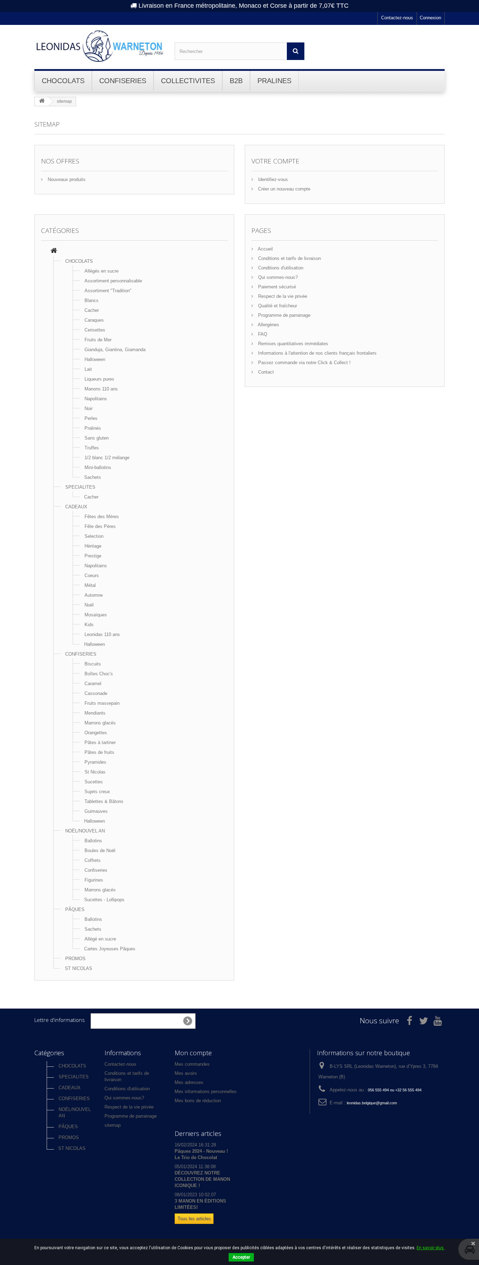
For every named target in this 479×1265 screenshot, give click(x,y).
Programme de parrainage (283, 315)
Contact (265, 372)
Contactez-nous (397, 17)
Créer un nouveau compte (283, 189)
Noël (89, 605)
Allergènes (268, 324)
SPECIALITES (80, 487)
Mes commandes (192, 1064)
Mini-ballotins (98, 467)
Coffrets (93, 860)
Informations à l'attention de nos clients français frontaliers (317, 353)
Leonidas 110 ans (102, 634)
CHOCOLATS (79, 261)
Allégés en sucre (102, 271)
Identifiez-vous (272, 179)
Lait (88, 369)
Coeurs (92, 575)
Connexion (430, 17)
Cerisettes (95, 330)
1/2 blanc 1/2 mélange (107, 457)
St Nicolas (95, 772)
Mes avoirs (186, 1073)
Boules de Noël (100, 850)
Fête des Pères (100, 526)
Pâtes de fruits (99, 752)
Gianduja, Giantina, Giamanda (115, 349)
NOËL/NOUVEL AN (85, 831)
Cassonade (96, 693)
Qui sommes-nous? (277, 277)
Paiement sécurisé (276, 286)
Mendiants (95, 713)
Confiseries (96, 870)
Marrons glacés (100, 722)
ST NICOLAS (78, 968)
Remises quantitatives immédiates (292, 343)
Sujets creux (97, 791)
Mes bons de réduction (198, 1100)
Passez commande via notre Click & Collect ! (304, 362)
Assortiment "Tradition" (108, 290)
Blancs (92, 300)
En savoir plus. (431, 1247)
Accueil (265, 249)
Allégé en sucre (100, 939)
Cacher (92, 310)
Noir (89, 408)
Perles (91, 418)
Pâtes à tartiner (100, 742)
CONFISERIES (80, 654)
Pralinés (93, 428)
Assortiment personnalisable (113, 280)
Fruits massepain (102, 703)
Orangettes (96, 732)
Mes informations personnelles (206, 1091)
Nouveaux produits (66, 179)
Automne (94, 595)
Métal (90, 585)
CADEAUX (76, 506)
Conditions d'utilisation (280, 267)
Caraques (94, 320)
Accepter (241, 1257)
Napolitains (96, 398)
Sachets (92, 477)
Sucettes (94, 781)
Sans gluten (97, 438)
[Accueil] (53, 251)
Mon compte (193, 1053)
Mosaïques (96, 614)
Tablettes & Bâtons (104, 801)
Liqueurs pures (99, 379)
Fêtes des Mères (102, 516)
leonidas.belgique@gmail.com (372, 1103)
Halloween (95, 359)
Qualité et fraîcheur (277, 305)
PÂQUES (75, 909)
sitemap (112, 1125)
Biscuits (93, 664)
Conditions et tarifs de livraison (289, 258)
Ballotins (93, 840)
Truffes (92, 447)
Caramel (93, 683)
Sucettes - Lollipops (104, 899)
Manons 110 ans (101, 388)
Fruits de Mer (98, 339)
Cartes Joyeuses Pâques (109, 948)
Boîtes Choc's (99, 673)
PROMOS (75, 958)
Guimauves (96, 811)
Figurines (94, 880)
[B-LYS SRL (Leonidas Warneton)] (99, 46)
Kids (89, 624)
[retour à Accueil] (41, 101)
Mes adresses (189, 1082)
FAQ (262, 334)
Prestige (93, 555)
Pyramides (95, 762)
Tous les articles (194, 1218)
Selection (94, 536)
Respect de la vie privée (282, 296)
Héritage (93, 546)
